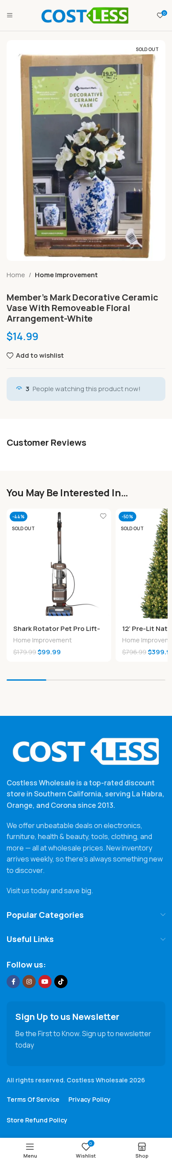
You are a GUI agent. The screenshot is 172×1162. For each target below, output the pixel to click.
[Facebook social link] (13, 981)
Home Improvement (66, 274)
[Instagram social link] (29, 981)
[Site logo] (85, 14)
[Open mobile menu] (9, 15)
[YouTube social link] (45, 981)
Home (16, 274)
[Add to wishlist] (103, 516)
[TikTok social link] (60, 981)
